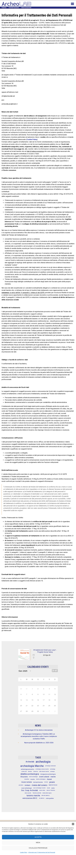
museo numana (26, 782)
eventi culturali (44, 777)
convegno (52, 771)
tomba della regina (47, 793)
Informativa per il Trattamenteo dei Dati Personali (41, 852)
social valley (42, 790)
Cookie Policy (23, 852)
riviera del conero (39, 785)
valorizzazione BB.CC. (30, 798)
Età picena (24, 777)
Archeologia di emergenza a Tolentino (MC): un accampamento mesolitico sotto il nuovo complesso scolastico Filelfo (39, 736)
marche (53, 777)
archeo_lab (24, 771)
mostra (32, 779)
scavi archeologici (26, 788)
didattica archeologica (29, 774)
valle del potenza (45, 795)
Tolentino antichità (37, 793)
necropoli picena (38, 782)
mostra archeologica (41, 779)
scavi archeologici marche (39, 788)
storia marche (28, 793)
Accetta (38, 837)
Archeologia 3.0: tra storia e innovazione (39, 730)
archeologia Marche (32, 765)
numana (46, 782)
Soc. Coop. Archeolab (29, 790)
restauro (27, 785)
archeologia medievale (50, 765)
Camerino (35, 771)
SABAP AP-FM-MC (53, 785)
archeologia (43, 761)
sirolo (53, 788)
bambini (30, 771)
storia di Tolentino (51, 790)
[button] (73, 824)
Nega (38, 842)
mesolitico (26, 779)
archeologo (52, 769)
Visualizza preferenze (38, 848)
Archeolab (30, 762)
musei (49, 779)
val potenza (41, 798)
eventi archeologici (33, 776)
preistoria (21, 785)
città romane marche (44, 771)
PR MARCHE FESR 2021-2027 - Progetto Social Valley (45, 651)
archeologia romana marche (42, 769)
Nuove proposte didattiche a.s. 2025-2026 (38, 743)
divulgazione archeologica (48, 774)
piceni (52, 782)
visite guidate (50, 798)
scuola (48, 788)
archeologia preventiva (27, 769)
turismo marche (33, 795)
